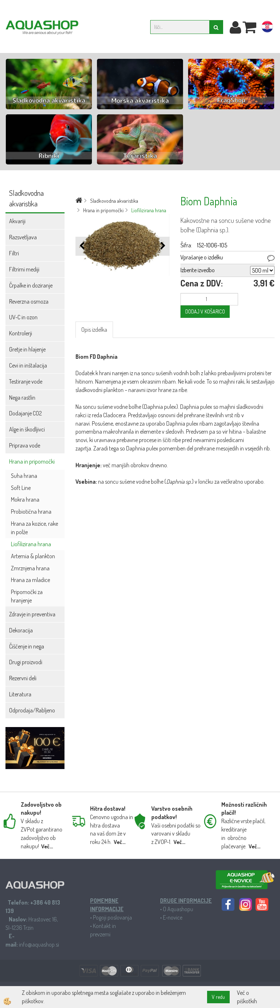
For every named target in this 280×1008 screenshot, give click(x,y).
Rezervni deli (22, 678)
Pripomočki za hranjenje (27, 596)
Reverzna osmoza (28, 301)
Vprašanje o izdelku (201, 257)
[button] (162, 246)
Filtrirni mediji (24, 269)
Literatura (20, 694)
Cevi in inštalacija (28, 365)
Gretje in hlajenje (27, 349)
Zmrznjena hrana (30, 568)
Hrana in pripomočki (32, 461)
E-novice (172, 917)
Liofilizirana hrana (31, 544)
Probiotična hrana (31, 511)
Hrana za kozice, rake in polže (34, 528)
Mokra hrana (25, 499)
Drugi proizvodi (25, 662)
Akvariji (17, 221)
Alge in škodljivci (27, 429)
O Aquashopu (178, 909)
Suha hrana (24, 475)
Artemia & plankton (33, 556)
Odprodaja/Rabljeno (32, 710)
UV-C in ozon (23, 317)
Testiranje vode (25, 381)
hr (267, 28)
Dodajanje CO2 (25, 413)
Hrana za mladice (30, 579)
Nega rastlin (22, 397)
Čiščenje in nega (26, 646)
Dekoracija (21, 630)
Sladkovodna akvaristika (114, 201)
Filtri (14, 253)
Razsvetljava (23, 237)
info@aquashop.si (39, 944)
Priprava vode (24, 445)
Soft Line (21, 487)
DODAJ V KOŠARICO (205, 311)
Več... (47, 846)
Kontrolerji (20, 333)
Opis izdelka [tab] (94, 329)
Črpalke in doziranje (30, 285)
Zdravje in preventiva (32, 614)
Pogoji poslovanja (112, 917)
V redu (218, 997)
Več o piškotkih (247, 997)
